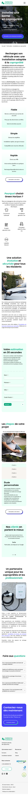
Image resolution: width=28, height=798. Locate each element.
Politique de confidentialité (8, 791)
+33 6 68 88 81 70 (6, 764)
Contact (7, 769)
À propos (4, 752)
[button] (24, 3)
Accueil (3, 46)
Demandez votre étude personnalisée (13, 36)
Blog (16, 752)
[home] (7, 3)
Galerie (17, 755)
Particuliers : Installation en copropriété (16, 46)
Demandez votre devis (14, 179)
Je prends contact (10, 722)
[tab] (14, 465)
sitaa (14, 787)
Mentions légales (6, 789)
